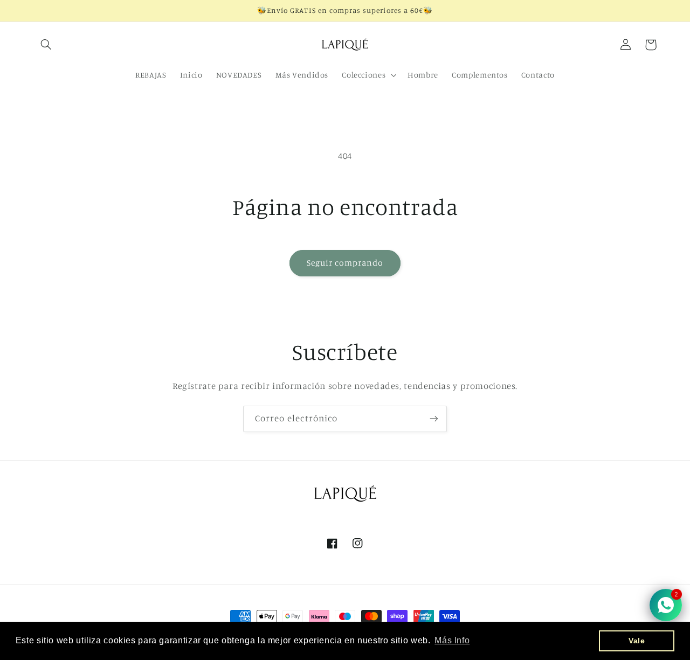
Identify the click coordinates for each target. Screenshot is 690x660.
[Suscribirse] (434, 419)
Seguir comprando (345, 263)
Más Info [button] (452, 640)
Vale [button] (637, 640)
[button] (46, 44)
